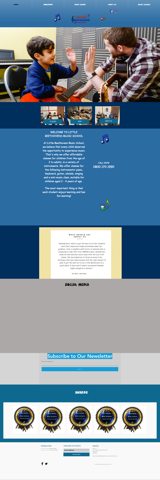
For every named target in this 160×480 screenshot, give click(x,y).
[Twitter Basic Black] (46, 463)
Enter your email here (47, 361)
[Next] (120, 253)
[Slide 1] (78, 276)
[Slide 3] (82, 276)
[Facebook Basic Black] (42, 463)
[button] (80, 64)
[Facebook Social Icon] (111, 11)
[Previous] (40, 253)
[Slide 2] (80, 276)
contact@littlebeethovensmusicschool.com (106, 456)
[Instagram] (116, 11)
